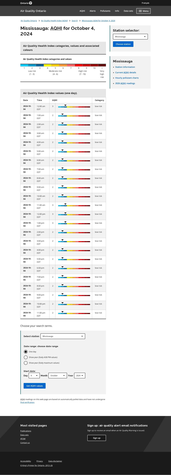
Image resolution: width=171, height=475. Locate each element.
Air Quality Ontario (33, 11)
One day (32, 351)
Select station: (32, 336)
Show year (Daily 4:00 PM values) (43, 357)
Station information (125, 67)
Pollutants (105, 10)
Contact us (25, 442)
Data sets (128, 10)
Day (26, 375)
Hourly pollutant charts (127, 77)
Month (44, 375)
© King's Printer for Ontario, (36, 465)
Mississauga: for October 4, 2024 (98, 20)
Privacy (40, 461)
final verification (27, 402)
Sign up (96, 438)
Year (70, 375)
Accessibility (25, 461)
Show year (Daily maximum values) (44, 363)
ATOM (22, 438)
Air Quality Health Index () (54, 20)
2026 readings (125, 83)
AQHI (82, 10)
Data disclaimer (55, 461)
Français (145, 3)
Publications (25, 431)
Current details (125, 72)
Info (117, 10)
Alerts (93, 10)
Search (75, 20)
